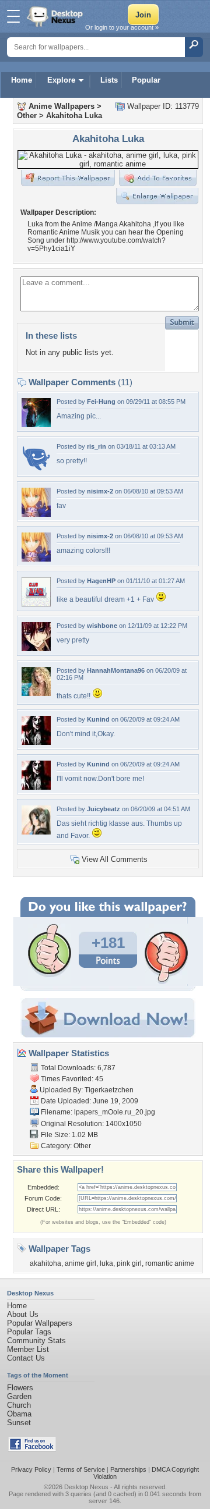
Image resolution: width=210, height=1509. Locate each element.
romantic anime (169, 1263)
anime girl (80, 1263)
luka (106, 1263)
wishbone (102, 625)
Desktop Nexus (86, 1486)
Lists (109, 80)
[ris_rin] (36, 469)
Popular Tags (29, 1331)
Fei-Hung (101, 401)
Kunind (98, 719)
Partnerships (128, 1469)
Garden (19, 1396)
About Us (22, 1314)
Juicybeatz (103, 808)
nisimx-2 (100, 491)
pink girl (129, 1263)
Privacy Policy (31, 1469)
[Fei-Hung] (36, 424)
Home (21, 80)
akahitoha (45, 1263)
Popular (146, 80)
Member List (28, 1349)
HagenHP (101, 580)
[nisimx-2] (36, 514)
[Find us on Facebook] (32, 1448)
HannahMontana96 (116, 670)
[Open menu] (13, 16)
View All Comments (115, 859)
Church (19, 1405)
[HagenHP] (36, 603)
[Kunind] (36, 742)
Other (27, 115)
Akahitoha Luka (74, 115)
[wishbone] (36, 648)
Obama (19, 1413)
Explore (61, 80)
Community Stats (36, 1340)
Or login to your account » (122, 27)
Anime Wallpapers (61, 106)
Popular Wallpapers (39, 1323)
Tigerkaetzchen (109, 1090)
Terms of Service (81, 1469)
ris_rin (96, 446)
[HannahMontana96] (36, 693)
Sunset (19, 1422)
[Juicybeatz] (36, 832)
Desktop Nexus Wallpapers (56, 16)
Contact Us (26, 1358)
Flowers (20, 1387)
